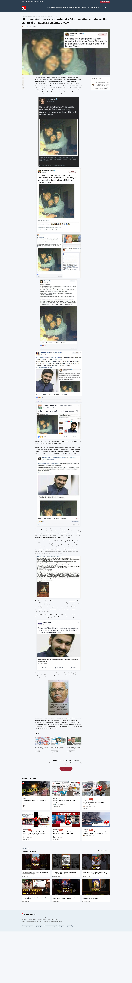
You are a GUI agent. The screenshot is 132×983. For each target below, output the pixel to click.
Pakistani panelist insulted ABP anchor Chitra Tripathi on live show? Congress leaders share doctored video (34, 833)
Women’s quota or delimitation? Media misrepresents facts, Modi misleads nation (65, 801)
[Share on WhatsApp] (23, 84)
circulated (72, 601)
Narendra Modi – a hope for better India (60, 447)
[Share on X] (23, 81)
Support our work (105, 1)
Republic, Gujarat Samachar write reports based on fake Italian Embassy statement (95, 897)
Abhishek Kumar (28, 837)
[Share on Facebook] (23, 78)
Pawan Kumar (28, 805)
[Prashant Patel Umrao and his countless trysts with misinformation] (58, 741)
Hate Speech (82, 7)
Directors (69, 926)
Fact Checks (51, 7)
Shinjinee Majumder (59, 837)
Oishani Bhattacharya (90, 806)
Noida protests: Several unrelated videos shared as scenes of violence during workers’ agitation (95, 802)
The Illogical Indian (54, 441)
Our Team (61, 926)
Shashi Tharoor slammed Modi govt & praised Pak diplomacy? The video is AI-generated (64, 833)
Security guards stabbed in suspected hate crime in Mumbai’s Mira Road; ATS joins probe (35, 802)
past (68, 537)
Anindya (62, 804)
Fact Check (28, 16)
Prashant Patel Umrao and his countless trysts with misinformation (57, 749)
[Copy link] (23, 88)
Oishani (58, 804)
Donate (96, 7)
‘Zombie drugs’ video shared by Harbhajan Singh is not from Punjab (35, 897)
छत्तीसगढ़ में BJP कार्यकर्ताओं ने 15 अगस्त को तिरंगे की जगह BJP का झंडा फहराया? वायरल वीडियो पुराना (35, 873)
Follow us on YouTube (104, 850)
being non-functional (72, 718)
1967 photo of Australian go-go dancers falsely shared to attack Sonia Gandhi (64, 873)
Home (23, 16)
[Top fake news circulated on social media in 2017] (42, 741)
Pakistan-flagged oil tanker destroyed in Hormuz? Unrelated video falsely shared (95, 832)
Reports (90, 7)
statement (63, 615)
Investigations (72, 7)
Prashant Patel (56, 77)
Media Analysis (61, 7)
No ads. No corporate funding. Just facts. (32, 1)
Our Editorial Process (28, 926)
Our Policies (39, 926)
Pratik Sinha (26, 26)
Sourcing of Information (50, 926)
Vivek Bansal (70, 79)
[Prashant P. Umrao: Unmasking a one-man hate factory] (74, 741)
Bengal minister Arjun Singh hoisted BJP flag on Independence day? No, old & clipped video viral (95, 873)
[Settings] (109, 7)
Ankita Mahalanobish (90, 835)
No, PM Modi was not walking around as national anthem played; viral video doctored (65, 897)
